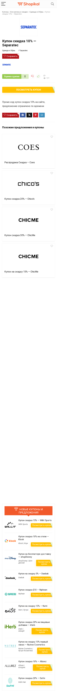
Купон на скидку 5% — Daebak (33, 573)
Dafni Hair (22, 682)
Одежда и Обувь (36, 12)
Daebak (21, 578)
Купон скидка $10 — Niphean (32, 589)
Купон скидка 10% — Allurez (32, 661)
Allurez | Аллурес (21, 666)
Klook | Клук (23, 543)
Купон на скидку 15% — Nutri (32, 606)
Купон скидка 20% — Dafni (31, 678)
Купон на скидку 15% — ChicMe (21, 271)
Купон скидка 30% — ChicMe (19, 235)
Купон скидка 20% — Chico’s (19, 198)
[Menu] (3, 4)
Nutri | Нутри (23, 610)
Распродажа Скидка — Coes (19, 162)
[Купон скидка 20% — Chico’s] (28, 184)
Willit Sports (23, 524)
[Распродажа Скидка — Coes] (28, 147)
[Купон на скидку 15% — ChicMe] (28, 256)
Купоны (5, 12)
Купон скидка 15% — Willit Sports (35, 520)
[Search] (52, 4)
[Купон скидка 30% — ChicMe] (28, 220)
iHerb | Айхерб (21, 630)
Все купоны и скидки (19, 12)
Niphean (21, 594)
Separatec (24, 51)
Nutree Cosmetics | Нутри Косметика (25, 650)
